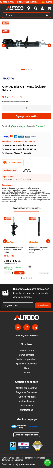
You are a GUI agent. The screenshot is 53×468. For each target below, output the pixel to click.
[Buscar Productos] (48, 15)
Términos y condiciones (12, 460)
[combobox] (26, 15)
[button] (26, 162)
